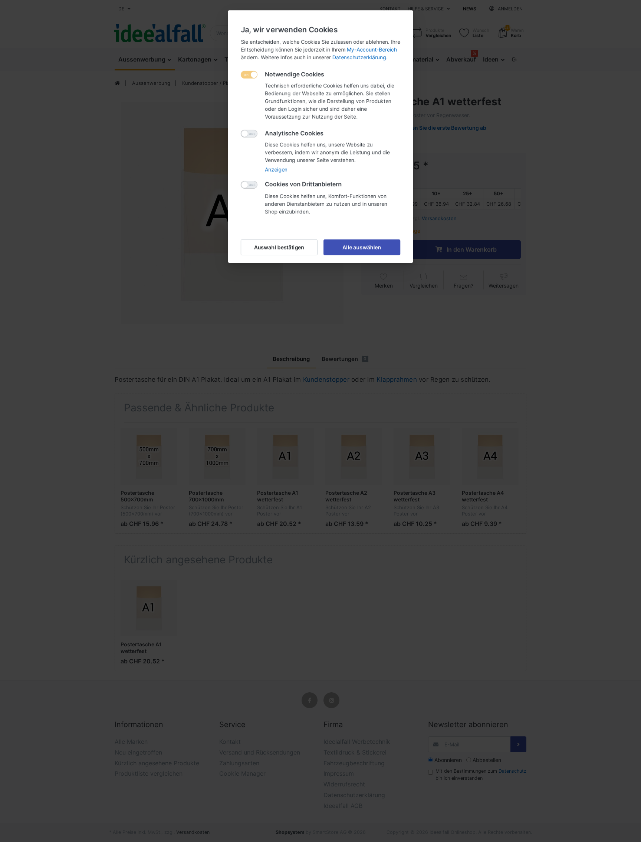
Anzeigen (276, 169)
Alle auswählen (362, 247)
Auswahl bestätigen (279, 247)
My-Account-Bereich (372, 49)
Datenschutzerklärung (359, 57)
